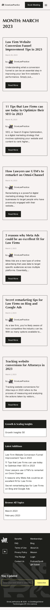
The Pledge (20, 557)
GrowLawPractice (21, 61)
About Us (34, 548)
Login (32, 557)
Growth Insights (13, 432)
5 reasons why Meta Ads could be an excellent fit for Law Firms (24, 239)
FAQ (16, 543)
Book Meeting (34, 5)
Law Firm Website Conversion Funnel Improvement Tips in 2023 (23, 45)
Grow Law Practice (10, 5)
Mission (33, 552)
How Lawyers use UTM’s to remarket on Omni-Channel (24, 173)
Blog (32, 543)
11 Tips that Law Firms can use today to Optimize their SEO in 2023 (24, 110)
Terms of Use (21, 548)
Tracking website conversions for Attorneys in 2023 (25, 365)
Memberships (36, 539)
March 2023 (11, 511)
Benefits (18, 539)
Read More (13, 85)
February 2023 (12, 515)
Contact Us (19, 561)
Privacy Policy (21, 552)
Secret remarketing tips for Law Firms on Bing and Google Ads (24, 303)
